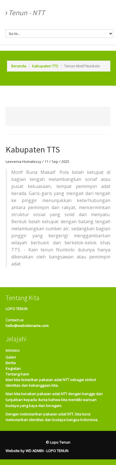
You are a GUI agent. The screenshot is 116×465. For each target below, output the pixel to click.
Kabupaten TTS (45, 65)
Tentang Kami (17, 374)
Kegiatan (13, 368)
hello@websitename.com (27, 325)
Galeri (11, 357)
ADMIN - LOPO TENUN (50, 450)
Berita (11, 362)
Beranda (18, 65)
